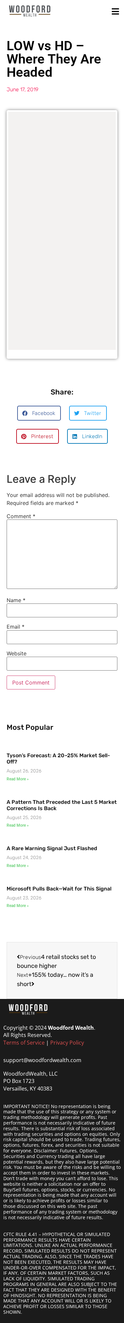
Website (16, 653)
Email (15, 626)
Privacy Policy (67, 1042)
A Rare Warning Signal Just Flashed (52, 848)
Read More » (18, 779)
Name (16, 600)
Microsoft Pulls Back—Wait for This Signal (59, 889)
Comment (21, 516)
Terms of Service (24, 1042)
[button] (39, 413)
